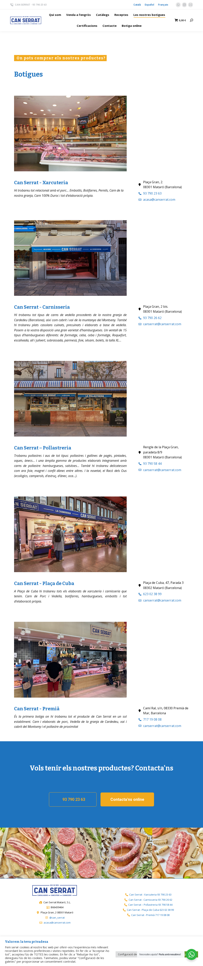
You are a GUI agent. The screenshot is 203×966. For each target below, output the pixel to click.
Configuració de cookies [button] (132, 954)
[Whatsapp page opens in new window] (178, 4)
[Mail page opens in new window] (190, 4)
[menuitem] (55, 14)
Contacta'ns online (127, 799)
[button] (4, 853)
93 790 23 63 (73, 799)
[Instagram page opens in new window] (184, 4)
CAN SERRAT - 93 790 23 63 (31, 4)
